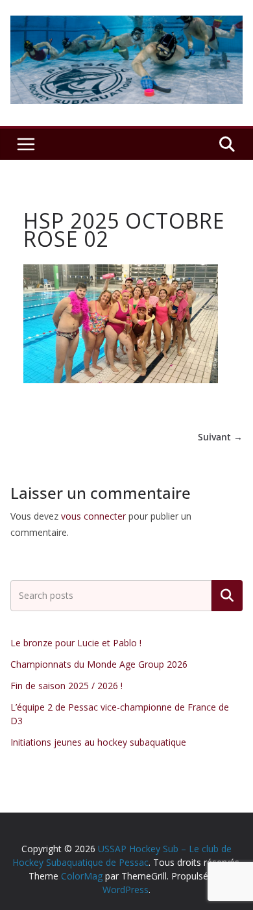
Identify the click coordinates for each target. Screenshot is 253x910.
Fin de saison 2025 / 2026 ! (66, 685)
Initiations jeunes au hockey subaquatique (98, 742)
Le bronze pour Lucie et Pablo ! (75, 643)
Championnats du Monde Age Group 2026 (98, 664)
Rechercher (227, 595)
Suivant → (220, 437)
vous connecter (93, 516)
